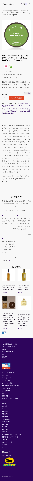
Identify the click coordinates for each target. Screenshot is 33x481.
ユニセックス (6, 419)
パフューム (7, 111)
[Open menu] (29, 3)
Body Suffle (11, 108)
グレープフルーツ (16, 110)
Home (4, 11)
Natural (26, 108)
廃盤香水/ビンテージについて (10, 385)
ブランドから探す (7, 383)
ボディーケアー (23, 105)
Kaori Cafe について (8, 373)
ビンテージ (5, 444)
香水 (12, 113)
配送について (6, 354)
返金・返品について (7, 352)
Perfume (4, 110)
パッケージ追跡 (6, 455)
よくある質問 (6, 391)
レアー (21, 111)
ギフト (4, 447)
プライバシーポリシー (8, 346)
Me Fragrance (6, 105)
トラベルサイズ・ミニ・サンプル (11, 434)
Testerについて (6, 378)
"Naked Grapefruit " (24, 103)
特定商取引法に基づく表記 (9, 344)
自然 (9, 113)
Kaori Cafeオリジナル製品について (12, 398)
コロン (23, 110)
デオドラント (6, 424)
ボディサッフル (14, 111)
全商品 (4, 403)
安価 (25, 111)
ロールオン (5, 439)
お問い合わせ (6, 396)
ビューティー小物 (7, 442)
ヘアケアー (5, 432)
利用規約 (4, 349)
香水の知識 (5, 375)
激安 (6, 113)
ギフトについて (6, 380)
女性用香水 (10, 11)
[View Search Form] (21, 4)
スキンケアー (14, 105)
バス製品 (4, 426)
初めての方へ (6, 388)
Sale (3, 409)
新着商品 (4, 406)
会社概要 (4, 357)
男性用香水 (5, 416)
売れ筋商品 (5, 411)
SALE (9, 110)
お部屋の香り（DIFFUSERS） (10, 437)
